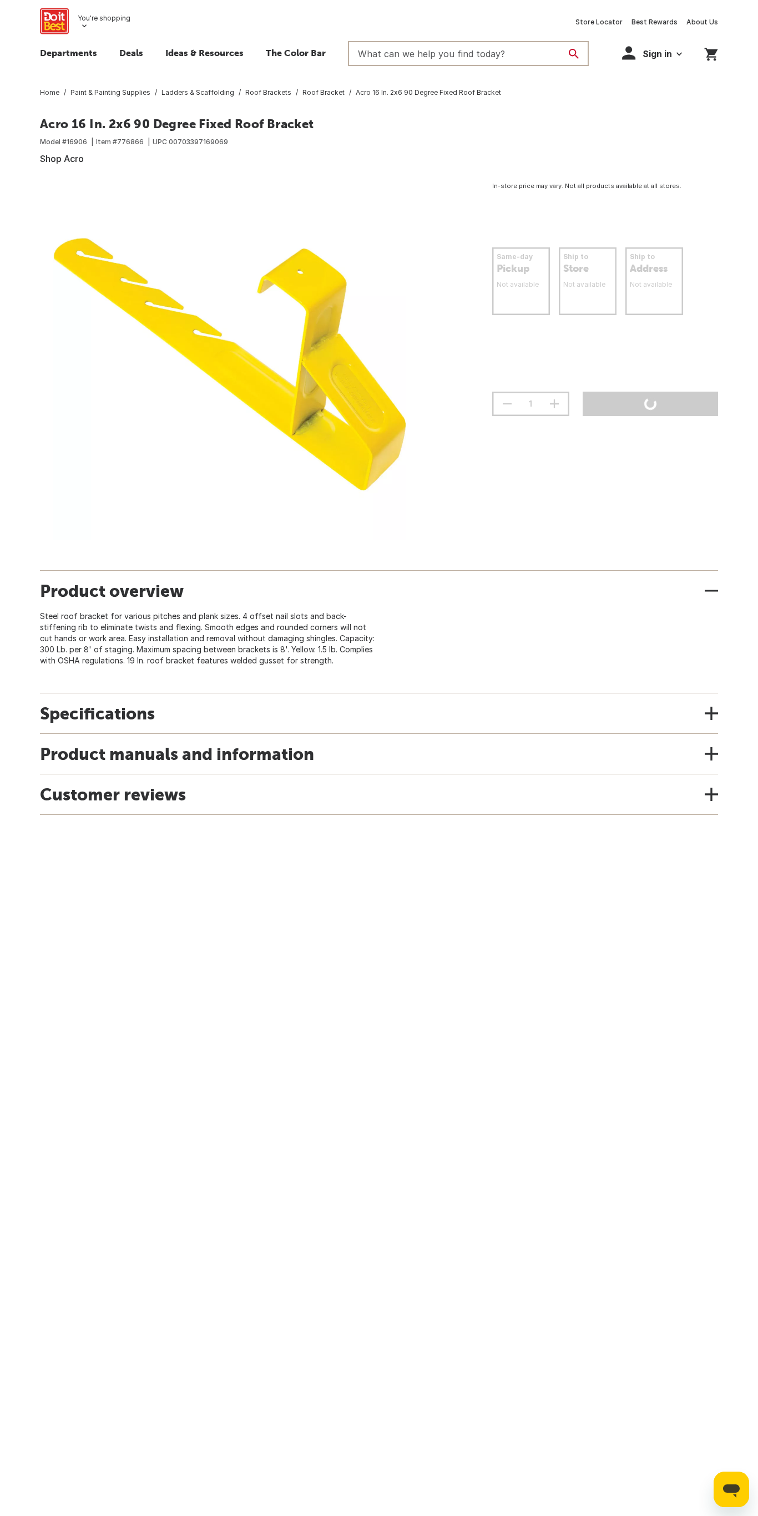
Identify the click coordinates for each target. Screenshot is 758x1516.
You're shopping (104, 18)
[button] (652, 53)
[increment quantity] (554, 403)
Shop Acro (62, 158)
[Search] (574, 54)
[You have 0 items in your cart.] (711, 52)
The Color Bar (296, 53)
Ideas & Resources (204, 53)
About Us (702, 22)
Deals (131, 53)
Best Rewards (654, 22)
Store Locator (599, 22)
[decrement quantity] (507, 403)
